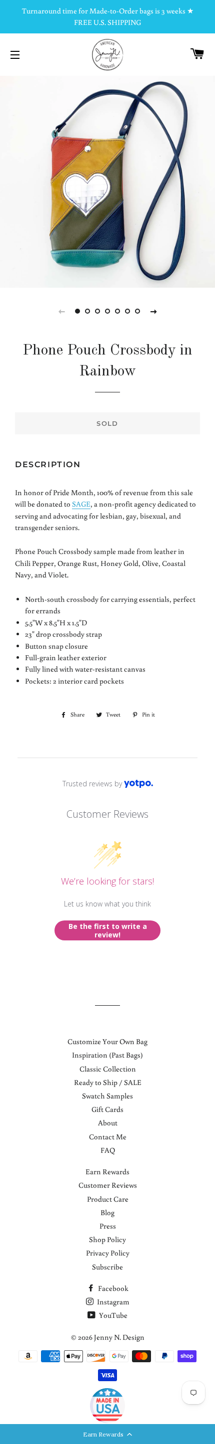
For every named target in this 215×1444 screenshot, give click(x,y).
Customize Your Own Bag (108, 1041)
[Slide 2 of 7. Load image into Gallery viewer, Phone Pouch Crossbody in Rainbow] (87, 311)
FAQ (107, 1150)
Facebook (112, 1288)
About (108, 1122)
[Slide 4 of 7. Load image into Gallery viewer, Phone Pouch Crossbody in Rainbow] (107, 311)
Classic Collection (108, 1069)
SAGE (81, 504)
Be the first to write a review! (107, 930)
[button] (107, 1434)
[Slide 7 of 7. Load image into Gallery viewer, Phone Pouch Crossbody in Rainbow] (137, 311)
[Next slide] (153, 311)
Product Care (107, 1199)
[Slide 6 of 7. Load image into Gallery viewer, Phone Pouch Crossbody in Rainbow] (127, 311)
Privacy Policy (108, 1253)
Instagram (113, 1301)
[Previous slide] (61, 311)
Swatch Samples (107, 1095)
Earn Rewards (108, 1171)
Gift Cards (108, 1109)
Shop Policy (107, 1239)
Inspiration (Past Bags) (107, 1055)
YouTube (113, 1315)
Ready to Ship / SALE (108, 1082)
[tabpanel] (107, 180)
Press (108, 1226)
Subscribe (107, 1266)
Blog (107, 1212)
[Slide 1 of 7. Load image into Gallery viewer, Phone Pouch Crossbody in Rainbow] (77, 311)
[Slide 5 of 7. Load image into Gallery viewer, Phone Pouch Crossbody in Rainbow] (117, 311)
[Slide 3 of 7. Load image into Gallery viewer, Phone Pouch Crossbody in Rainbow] (97, 311)
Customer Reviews (107, 1185)
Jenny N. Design (119, 1337)
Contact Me (107, 1136)
